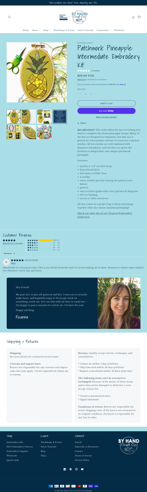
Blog (43, 451)
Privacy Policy (82, 460)
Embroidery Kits (15, 442)
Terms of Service (83, 456)
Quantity (81, 89)
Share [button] (83, 123)
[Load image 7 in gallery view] (44, 132)
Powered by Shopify (84, 491)
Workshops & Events (51, 442)
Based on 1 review (13, 243)
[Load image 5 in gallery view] (14, 132)
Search (78, 442)
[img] (17, 260)
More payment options (106, 117)
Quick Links (13, 460)
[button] (10, 17)
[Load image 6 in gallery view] (29, 132)
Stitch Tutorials (48, 447)
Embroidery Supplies (17, 451)
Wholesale (12, 456)
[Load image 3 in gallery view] (44, 117)
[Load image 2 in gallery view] (29, 117)
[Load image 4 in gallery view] (60, 117)
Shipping (81, 80)
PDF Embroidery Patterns (20, 447)
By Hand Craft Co (68, 491)
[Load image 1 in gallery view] (14, 117)
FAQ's (44, 456)
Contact (79, 451)
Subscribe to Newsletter (87, 447)
